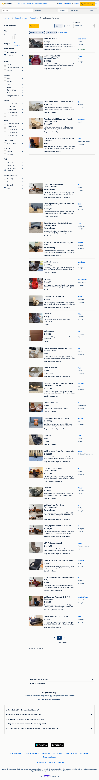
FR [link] (96, 3)
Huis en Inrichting (35, 32)
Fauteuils (50, 32)
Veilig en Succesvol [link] (32, 753)
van (5, 34)
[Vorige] (54, 638)
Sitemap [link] (61, 762)
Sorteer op (76, 22)
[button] (67, 3)
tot (15, 34)
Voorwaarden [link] (30, 3)
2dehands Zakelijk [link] (16, 753)
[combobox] (17, 10)
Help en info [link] (21, 3)
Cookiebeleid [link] (84, 753)
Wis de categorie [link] (17, 44)
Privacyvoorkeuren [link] (49, 757)
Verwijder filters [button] (62, 32)
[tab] (58, 26)
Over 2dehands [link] (40, 762)
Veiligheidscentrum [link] (41, 3)
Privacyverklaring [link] (71, 753)
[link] (9, 4)
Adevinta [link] (52, 762)
